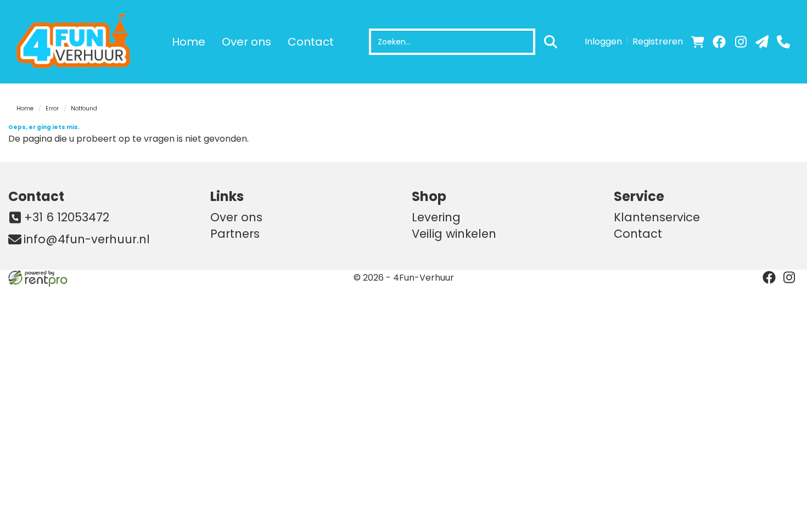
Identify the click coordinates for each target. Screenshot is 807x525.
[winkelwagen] (697, 41)
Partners (235, 234)
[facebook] (719, 41)
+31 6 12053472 (66, 217)
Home (188, 41)
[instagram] (740, 41)
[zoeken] (550, 42)
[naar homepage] (77, 42)
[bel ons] (783, 41)
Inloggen (603, 41)
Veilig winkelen (454, 234)
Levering (436, 217)
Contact (311, 41)
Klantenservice (657, 217)
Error (52, 108)
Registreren (657, 41)
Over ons (246, 41)
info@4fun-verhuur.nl (87, 239)
